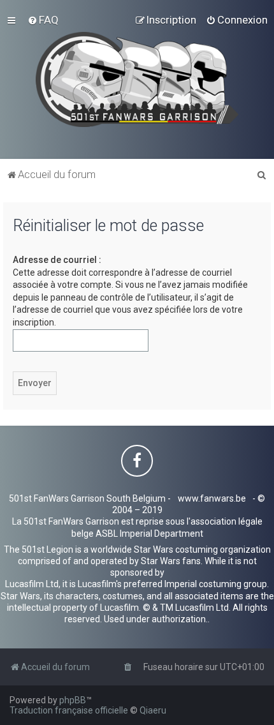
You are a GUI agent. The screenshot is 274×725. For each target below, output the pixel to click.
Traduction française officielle (69, 710)
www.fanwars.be (212, 498)
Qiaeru (153, 710)
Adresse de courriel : (57, 260)
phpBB (72, 700)
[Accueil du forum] (137, 79)
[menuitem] (43, 20)
